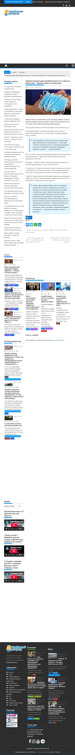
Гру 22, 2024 (18, 416)
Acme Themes (55, 752)
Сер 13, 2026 (62, 702)
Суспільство (45, 230)
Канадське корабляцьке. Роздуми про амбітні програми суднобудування (13, 94)
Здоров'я (33, 230)
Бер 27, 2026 (41, 699)
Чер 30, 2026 (18, 288)
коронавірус (58, 230)
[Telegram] (43, 742)
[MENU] (73, 65)
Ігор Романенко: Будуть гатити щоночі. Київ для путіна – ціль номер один (14, 147)
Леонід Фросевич (10, 264)
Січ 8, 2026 (18, 382)
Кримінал (44, 331)
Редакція (39, 87)
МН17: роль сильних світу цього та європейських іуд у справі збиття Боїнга (35, 240)
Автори (10, 672)
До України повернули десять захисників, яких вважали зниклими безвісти (14, 154)
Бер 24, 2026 (18, 346)
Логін (10, 698)
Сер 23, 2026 (62, 678)
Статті (16, 285)
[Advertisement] (50, 22)
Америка (30, 718)
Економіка (30, 696)
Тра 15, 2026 (41, 678)
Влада (28, 230)
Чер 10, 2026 (30, 291)
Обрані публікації (14, 685)
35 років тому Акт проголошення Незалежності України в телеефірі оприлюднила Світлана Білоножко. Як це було (13, 176)
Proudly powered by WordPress (25, 752)
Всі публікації (12, 683)
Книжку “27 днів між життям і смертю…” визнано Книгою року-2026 (13, 139)
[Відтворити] (6, 529)
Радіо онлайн (13, 705)
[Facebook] (30, 742)
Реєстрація (12, 700)
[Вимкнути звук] (20, 529)
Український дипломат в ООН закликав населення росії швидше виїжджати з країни (14, 132)
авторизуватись (58, 340)
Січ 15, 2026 (45, 291)
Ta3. (68, 127)
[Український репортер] (5, 65)
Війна (58, 323)
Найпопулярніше (14, 677)
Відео (6, 285)
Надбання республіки (54, 675)
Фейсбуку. (36, 211)
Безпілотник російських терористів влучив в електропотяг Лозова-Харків (13, 186)
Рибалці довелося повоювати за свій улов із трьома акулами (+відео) (60, 240)
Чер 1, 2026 (41, 652)
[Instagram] (34, 742)
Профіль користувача (15, 703)
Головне (11, 285)
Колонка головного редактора (12, 379)
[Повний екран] (22, 529)
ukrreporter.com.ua (11, 662)
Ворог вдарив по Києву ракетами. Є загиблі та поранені (11, 235)
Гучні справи (34, 329)
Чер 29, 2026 (18, 312)
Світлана (29, 294)
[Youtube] (38, 742)
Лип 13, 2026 (18, 260)
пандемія (32, 232)
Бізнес (29, 674)
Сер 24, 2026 (62, 654)
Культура (55, 673)
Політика (39, 230)
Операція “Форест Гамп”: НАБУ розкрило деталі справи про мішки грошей (14, 243)
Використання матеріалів (16, 690)
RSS (9, 696)
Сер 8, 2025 (60, 291)
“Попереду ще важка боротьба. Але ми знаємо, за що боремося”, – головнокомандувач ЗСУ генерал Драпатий (13, 164)
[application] (14, 525)
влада (53, 230)
